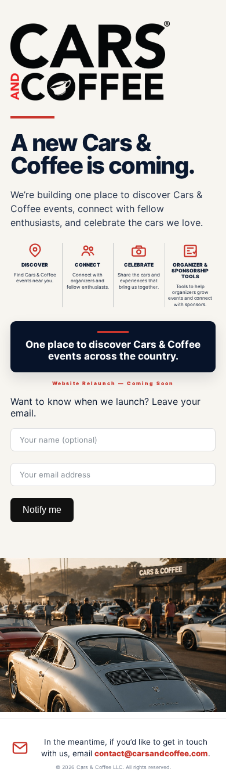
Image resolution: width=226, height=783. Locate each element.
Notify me (42, 510)
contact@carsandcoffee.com (151, 753)
